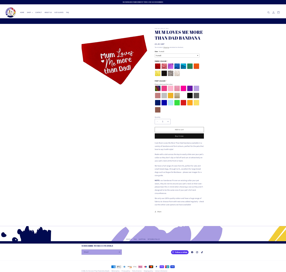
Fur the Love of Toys (92, 271)
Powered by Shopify (103, 271)
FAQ (135, 239)
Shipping (166, 47)
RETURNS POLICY (154, 239)
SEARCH (129, 239)
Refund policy (116, 271)
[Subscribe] (119, 252)
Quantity (157, 117)
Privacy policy (126, 271)
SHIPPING (142, 239)
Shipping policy (148, 271)
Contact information (161, 271)
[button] (30, 12)
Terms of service (137, 271)
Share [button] (159, 212)
